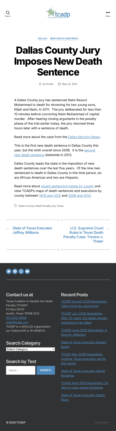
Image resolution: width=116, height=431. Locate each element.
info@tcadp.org (17, 322)
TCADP (21, 422)
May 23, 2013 (69, 83)
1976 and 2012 (50, 195)
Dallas (42, 38)
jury (54, 205)
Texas (60, 205)
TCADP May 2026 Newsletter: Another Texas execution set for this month (83, 358)
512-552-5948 (16, 318)
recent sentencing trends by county (67, 186)
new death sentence (64, 38)
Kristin (49, 83)
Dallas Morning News (84, 137)
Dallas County (26, 205)
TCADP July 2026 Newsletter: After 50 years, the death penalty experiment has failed (84, 318)
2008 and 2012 (79, 195)
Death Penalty (42, 205)
